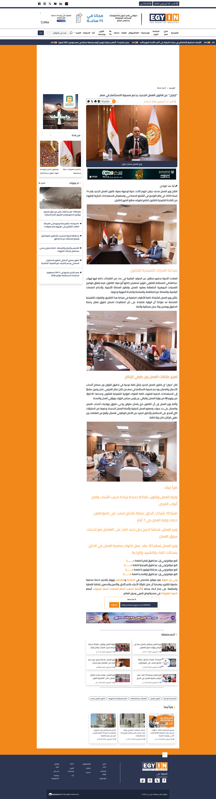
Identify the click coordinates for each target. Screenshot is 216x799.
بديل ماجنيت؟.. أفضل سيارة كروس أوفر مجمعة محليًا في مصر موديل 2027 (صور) (147, 42)
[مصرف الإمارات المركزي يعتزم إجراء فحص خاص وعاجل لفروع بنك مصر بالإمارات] (132, 720)
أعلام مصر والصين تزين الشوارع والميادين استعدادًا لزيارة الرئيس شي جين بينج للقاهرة (104, 733)
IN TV (110, 32)
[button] (50, 135)
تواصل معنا (56, 765)
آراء (93, 33)
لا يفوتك (74, 183)
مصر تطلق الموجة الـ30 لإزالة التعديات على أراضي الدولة (61, 169)
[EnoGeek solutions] (54, 794)
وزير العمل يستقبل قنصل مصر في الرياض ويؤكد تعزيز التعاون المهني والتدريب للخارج (147, 646)
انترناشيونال (133, 33)
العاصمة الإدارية (169, 698)
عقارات (124, 33)
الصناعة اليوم (156, 32)
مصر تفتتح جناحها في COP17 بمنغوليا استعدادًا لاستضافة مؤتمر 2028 (63, 274)
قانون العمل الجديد (97, 698)
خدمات (116, 33)
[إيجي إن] (164, 18)
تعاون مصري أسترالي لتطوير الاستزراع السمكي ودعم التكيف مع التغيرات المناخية (60, 262)
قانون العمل (155, 698)
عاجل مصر (166, 32)
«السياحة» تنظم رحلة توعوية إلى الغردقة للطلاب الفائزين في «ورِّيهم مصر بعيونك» (61, 225)
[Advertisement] (108, 66)
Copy (113, 604)
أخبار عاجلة (161, 88)
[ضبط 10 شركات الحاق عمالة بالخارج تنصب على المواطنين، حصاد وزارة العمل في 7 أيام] (169, 660)
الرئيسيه (172, 88)
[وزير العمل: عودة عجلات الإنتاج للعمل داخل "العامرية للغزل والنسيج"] (123, 675)
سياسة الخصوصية (55, 777)
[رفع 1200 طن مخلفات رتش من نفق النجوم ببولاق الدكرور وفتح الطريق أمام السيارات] (60, 198)
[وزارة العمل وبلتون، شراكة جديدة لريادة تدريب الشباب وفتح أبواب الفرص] (123, 644)
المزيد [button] (78, 33)
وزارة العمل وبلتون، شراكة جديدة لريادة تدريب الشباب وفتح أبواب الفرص (101, 646)
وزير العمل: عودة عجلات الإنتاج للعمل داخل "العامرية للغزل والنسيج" (102, 676)
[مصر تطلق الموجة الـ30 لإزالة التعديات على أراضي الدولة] (60, 154)
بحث (40, 32)
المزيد (42, 183)
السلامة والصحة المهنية (117, 698)
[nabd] (66, 3)
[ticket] (142, 780)
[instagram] (45, 3)
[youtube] (55, 3)
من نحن (56, 771)
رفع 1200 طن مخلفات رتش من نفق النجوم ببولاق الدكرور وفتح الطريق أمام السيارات (62, 213)
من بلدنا (76, 135)
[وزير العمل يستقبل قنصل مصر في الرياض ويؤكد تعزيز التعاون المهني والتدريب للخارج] (169, 644)
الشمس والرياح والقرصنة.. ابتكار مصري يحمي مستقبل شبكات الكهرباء (59, 249)
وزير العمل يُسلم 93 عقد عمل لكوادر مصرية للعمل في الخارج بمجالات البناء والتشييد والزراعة (132, 549)
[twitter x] (50, 3)
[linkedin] (61, 3)
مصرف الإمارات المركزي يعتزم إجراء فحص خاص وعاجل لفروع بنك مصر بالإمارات (132, 733)
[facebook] (39, 3)
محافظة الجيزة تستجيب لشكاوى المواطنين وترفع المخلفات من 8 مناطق (60, 237)
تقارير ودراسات (101, 32)
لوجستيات (145, 33)
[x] (157, 780)
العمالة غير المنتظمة (138, 698)
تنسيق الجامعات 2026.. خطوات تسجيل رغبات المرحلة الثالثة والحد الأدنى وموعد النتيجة (162, 733)
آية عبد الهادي (167, 186)
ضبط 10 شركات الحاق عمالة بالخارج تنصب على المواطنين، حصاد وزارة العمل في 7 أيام (149, 661)
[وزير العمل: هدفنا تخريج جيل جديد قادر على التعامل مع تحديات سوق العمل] (123, 660)
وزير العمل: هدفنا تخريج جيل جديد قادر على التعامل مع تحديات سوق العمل (101, 661)
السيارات (86, 33)
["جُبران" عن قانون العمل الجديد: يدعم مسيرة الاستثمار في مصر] (95, 101)
